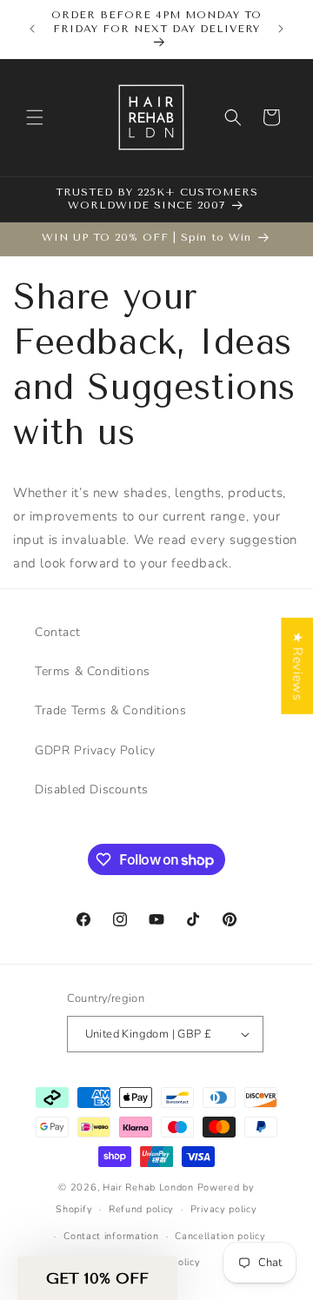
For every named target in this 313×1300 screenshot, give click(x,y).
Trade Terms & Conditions (110, 710)
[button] (35, 117)
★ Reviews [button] (297, 666)
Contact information (110, 1236)
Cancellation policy (220, 1236)
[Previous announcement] (32, 29)
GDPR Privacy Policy (95, 750)
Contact (57, 632)
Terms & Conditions (92, 671)
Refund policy (141, 1209)
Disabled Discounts (92, 789)
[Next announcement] (281, 29)
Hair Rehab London (148, 1187)
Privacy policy (223, 1209)
